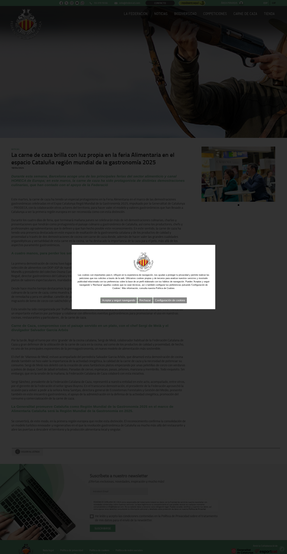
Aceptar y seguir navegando (118, 300)
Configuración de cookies (170, 300)
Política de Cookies (165, 288)
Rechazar (145, 300)
